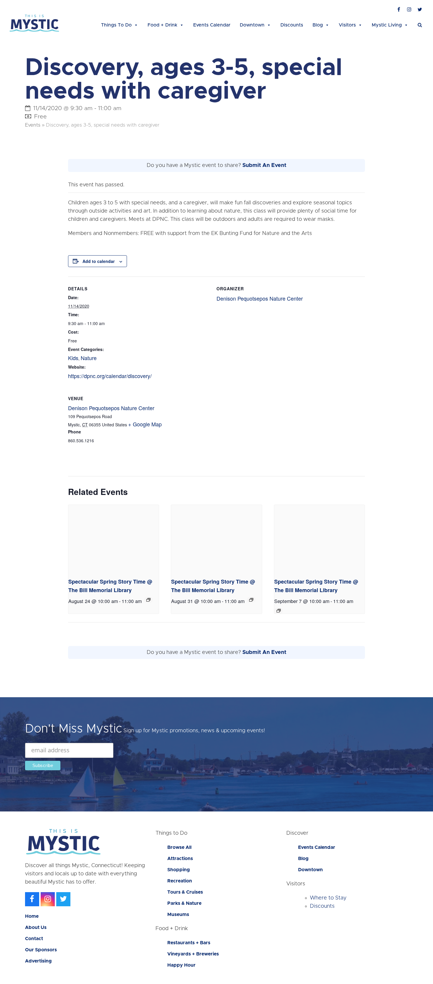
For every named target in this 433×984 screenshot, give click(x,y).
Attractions (180, 858)
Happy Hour (181, 965)
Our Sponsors (41, 949)
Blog (318, 25)
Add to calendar (98, 261)
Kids (73, 358)
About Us (36, 927)
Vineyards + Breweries (193, 954)
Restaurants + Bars (188, 942)
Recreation (179, 881)
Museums (178, 914)
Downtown (252, 25)
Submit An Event (264, 165)
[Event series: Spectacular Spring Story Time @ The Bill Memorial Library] (148, 600)
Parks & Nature (184, 903)
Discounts (291, 25)
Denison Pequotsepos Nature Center (259, 298)
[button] (420, 25)
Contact (34, 938)
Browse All (179, 847)
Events (32, 125)
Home (32, 916)
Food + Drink (162, 25)
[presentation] (113, 539)
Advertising (38, 961)
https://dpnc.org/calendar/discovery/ (110, 376)
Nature (89, 358)
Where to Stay (328, 898)
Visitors (347, 25)
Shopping (178, 869)
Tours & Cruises (185, 892)
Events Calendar (211, 25)
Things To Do (116, 25)
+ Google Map (145, 424)
